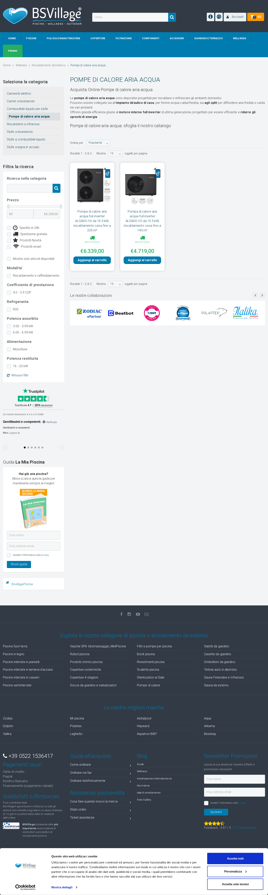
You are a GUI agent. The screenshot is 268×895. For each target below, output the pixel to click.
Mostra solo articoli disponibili (33, 259)
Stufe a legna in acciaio (23, 147)
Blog (142, 756)
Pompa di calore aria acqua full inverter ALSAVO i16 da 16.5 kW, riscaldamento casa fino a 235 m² (92, 220)
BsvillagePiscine (22, 584)
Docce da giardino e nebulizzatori (93, 685)
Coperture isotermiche (85, 669)
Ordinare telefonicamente (87, 781)
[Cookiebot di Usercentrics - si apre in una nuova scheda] (25, 887)
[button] (235, 17)
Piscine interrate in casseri (21, 677)
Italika (7, 734)
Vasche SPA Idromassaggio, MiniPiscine (98, 646)
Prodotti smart (31, 246)
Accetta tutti (235, 858)
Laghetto (76, 734)
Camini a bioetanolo (21, 101)
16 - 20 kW (20, 366)
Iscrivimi (216, 812)
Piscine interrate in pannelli (21, 662)
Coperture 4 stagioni (84, 677)
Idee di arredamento (149, 792)
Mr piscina (77, 718)
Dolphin (8, 726)
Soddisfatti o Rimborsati (31, 796)
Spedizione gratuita (33, 234)
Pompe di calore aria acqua (29, 116)
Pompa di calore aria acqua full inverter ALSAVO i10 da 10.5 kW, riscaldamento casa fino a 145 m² (142, 220)
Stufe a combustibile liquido (26, 139)
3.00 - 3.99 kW (23, 326)
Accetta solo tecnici (235, 884)
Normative (143, 785)
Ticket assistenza (82, 817)
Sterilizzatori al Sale (150, 677)
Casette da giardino (217, 654)
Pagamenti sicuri (22, 765)
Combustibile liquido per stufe (27, 109)
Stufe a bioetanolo (20, 132)
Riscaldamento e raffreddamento (36, 275)
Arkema (209, 726)
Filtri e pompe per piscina (154, 646)
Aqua (207, 718)
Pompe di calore (148, 685)
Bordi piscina (146, 654)
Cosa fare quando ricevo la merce (94, 801)
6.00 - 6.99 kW (23, 332)
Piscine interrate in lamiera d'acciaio (28, 669)
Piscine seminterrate (17, 685)
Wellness (142, 771)
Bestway (210, 734)
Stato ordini (78, 809)
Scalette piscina (148, 669)
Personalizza (233, 871)
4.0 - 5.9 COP (22, 292)
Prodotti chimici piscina (86, 662)
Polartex (76, 726)
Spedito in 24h (29, 228)
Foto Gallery (144, 799)
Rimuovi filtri (20, 375)
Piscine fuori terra (15, 646)
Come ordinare (80, 764)
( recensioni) (244, 828)
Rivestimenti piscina (150, 662)
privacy (45, 554)
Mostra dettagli (61, 887)
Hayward (143, 726)
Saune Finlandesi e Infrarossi (224, 677)
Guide (140, 764)
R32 (15, 309)
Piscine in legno (14, 654)
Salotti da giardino (216, 646)
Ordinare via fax (81, 773)
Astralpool (144, 718)
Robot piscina (79, 654)
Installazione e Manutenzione (154, 778)
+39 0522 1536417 (30, 756)
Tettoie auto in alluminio (220, 669)
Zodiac (8, 718)
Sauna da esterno (216, 685)
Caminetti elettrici (19, 93)
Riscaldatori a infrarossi (23, 124)
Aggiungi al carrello (92, 260)
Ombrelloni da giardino (219, 662)
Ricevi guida (19, 564)
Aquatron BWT (147, 734)
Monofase (20, 349)
